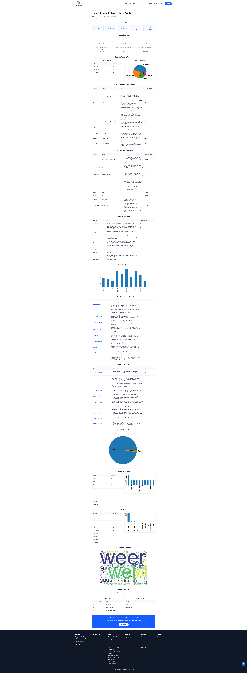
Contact (143, 641)
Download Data (126, 3)
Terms (142, 643)
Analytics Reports (112, 649)
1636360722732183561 (97, 316)
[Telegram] (243, 664)
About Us (143, 639)
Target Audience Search (114, 637)
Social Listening (112, 663)
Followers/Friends (96, 637)
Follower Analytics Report (114, 651)
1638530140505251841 (97, 347)
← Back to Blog (95, 10)
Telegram (161, 639)
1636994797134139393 (97, 310)
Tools (134, 3)
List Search (110, 653)
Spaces (93, 643)
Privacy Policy (144, 645)
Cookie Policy (144, 647)
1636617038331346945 (97, 304)
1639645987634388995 (97, 357)
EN (156, 3)
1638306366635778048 (97, 413)
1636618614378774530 (97, 352)
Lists (93, 641)
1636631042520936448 (97, 322)
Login (161, 3)
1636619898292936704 (97, 341)
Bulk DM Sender (112, 659)
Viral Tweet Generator (113, 647)
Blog (146, 3)
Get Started (123, 624)
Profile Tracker (111, 661)
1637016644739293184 (97, 418)
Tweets (93, 639)
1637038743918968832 (97, 408)
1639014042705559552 (97, 335)
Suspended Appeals (113, 655)
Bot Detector (111, 645)
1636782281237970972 (97, 329)
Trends (150, 3)
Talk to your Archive (113, 643)
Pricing (141, 3)
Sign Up (168, 3)
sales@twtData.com (164, 637)
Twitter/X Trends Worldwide (131, 639)
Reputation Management (114, 657)
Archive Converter (112, 641)
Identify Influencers (113, 639)
